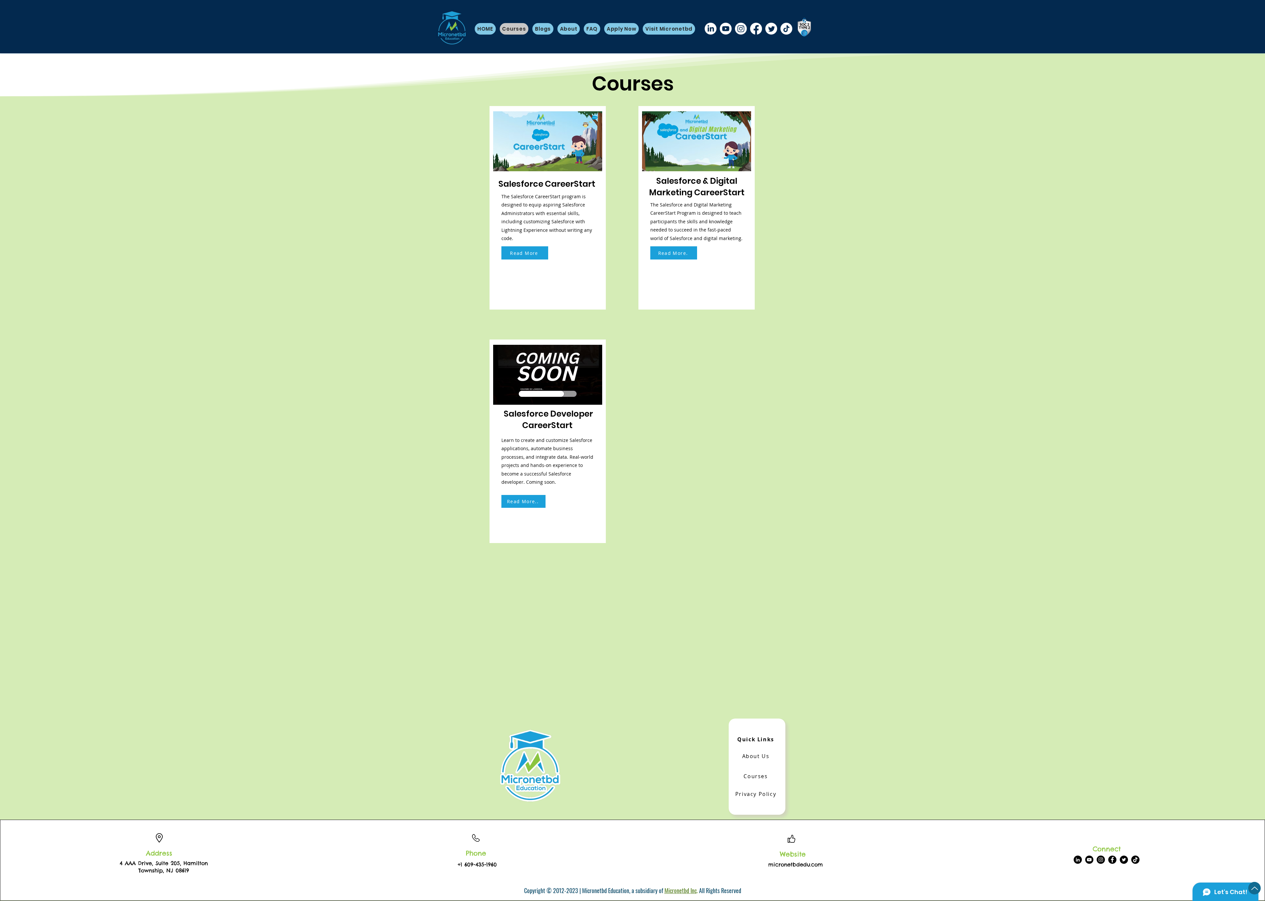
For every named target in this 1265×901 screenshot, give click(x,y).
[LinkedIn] (711, 29)
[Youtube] (726, 29)
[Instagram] (741, 29)
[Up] (1254, 888)
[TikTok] (786, 29)
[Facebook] (756, 29)
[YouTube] (1089, 860)
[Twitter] (771, 29)
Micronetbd (677, 890)
